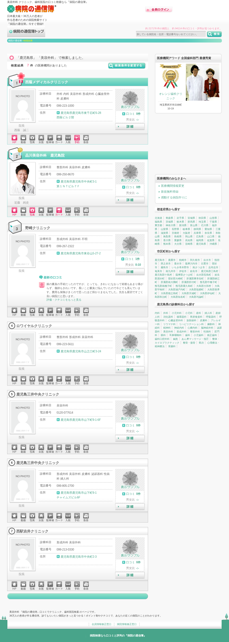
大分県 (178, 243)
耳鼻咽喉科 (175, 335)
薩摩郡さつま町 (184, 274)
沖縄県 (213, 243)
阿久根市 (195, 260)
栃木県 (180, 221)
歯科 (187, 335)
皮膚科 (203, 320)
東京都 (158, 225)
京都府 (175, 233)
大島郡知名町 (178, 296)
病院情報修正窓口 (127, 624)
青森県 (169, 218)
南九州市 (171, 271)
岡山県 (189, 236)
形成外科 (182, 331)
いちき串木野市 (180, 267)
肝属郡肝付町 (189, 282)
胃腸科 (172, 346)
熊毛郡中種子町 (208, 282)
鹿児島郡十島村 (163, 274)
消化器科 (168, 316)
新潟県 (183, 225)
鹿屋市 (172, 260)
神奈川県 (171, 225)
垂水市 (178, 263)
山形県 (213, 218)
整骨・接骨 (189, 342)
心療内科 (192, 327)
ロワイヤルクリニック (34, 326)
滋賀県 (164, 233)
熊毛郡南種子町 (163, 286)
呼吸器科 (211, 316)
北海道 (158, 218)
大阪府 (186, 233)
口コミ (130, 113)
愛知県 (208, 229)
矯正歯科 (212, 335)
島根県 (178, 236)
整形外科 (195, 331)
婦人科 (208, 313)
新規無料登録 (169, 191)
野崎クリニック (37, 228)
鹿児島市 (160, 260)
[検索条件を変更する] (127, 67)
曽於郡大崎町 (175, 278)
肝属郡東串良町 (195, 278)
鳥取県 (167, 236)
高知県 (189, 240)
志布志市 (213, 267)
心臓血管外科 (175, 320)
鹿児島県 (201, 243)
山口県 (210, 236)
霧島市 (164, 267)
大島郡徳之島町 (169, 293)
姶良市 (193, 271)
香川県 (167, 240)
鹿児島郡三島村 (209, 271)
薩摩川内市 (191, 263)
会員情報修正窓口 (101, 624)
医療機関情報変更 (172, 185)
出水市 (207, 260)
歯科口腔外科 (162, 339)
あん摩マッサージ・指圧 (195, 339)
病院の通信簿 (15, 40)
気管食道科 (196, 316)
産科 (198, 313)
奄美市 (158, 271)
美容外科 (168, 331)
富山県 (193, 225)
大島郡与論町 (196, 296)
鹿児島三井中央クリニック (37, 394)
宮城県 (191, 218)
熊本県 (167, 243)
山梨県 (164, 229)
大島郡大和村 (203, 286)
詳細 (130, 126)
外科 (165, 313)
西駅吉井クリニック (32, 531)
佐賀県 (210, 240)
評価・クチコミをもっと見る (64, 299)
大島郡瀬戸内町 (176, 289)
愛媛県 (178, 240)
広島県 (200, 236)
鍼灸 (175, 339)
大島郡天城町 (189, 293)
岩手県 (180, 218)
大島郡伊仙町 (207, 293)
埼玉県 (202, 221)
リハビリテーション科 (191, 324)
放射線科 (191, 320)
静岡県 (197, 229)
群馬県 (191, 221)
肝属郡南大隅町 (169, 282)
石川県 (204, 225)
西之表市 (166, 263)
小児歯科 (199, 335)
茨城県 (169, 221)
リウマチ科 (169, 324)
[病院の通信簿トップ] (26, 35)
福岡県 (200, 240)
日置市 (204, 263)
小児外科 (177, 313)
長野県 (175, 229)
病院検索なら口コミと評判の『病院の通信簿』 (118, 635)
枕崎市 (183, 260)
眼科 (163, 335)
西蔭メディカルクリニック (46, 82)
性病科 (207, 331)
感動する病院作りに (174, 197)
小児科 (189, 313)
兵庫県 (197, 233)
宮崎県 (189, 243)
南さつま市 (199, 267)
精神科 (167, 327)
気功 (201, 342)
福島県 (158, 221)
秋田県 (202, 218)
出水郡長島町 (203, 274)
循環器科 (182, 316)
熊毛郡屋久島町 (184, 286)
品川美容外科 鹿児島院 (45, 155)
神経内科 (179, 327)
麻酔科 (211, 324)
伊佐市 (183, 271)
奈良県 (208, 233)
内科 (157, 313)
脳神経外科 (207, 327)
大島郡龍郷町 (196, 289)
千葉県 (213, 221)
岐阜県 (186, 229)
